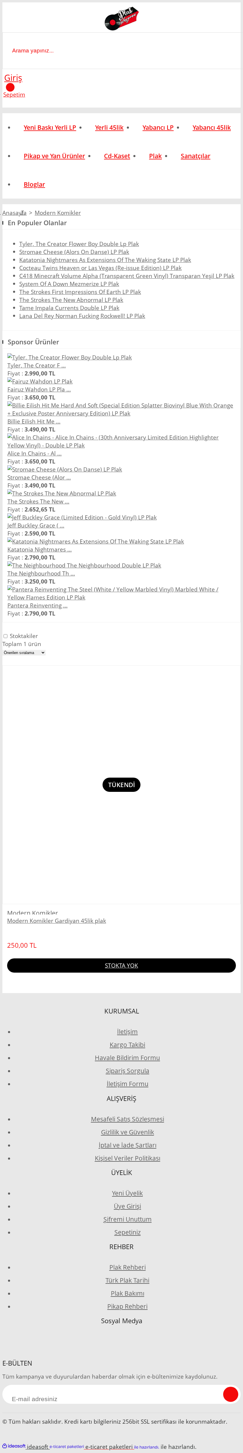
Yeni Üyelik (127, 1193)
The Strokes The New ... (38, 501)
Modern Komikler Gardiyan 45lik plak (56, 921)
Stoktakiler (24, 636)
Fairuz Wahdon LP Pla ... (39, 389)
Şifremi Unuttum (127, 1219)
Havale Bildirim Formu (127, 1058)
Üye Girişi (127, 1206)
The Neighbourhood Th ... (41, 573)
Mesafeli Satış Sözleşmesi (127, 1119)
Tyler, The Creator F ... (36, 365)
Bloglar (34, 184)
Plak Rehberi (127, 1267)
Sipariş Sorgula (127, 1071)
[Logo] (121, 19)
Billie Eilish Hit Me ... (33, 421)
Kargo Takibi (127, 1044)
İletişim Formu (127, 1084)
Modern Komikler (58, 213)
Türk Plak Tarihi (127, 1280)
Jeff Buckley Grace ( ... (35, 525)
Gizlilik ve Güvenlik (127, 1132)
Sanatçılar (195, 156)
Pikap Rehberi (127, 1306)
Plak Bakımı (127, 1293)
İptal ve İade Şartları (127, 1145)
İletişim (127, 1031)
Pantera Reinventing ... (37, 605)
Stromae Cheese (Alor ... (39, 477)
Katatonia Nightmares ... (39, 549)
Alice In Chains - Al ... (34, 453)
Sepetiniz (127, 1232)
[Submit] (230, 1394)
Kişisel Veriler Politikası (127, 1158)
